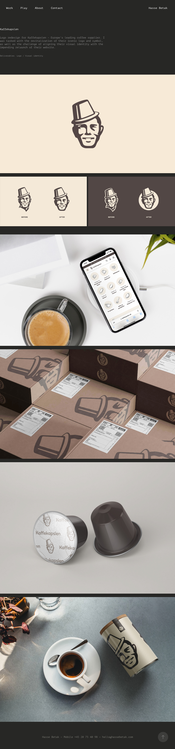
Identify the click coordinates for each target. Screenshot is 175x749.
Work (9, 8)
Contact (57, 8)
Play (24, 8)
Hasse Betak (158, 8)
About (39, 8)
